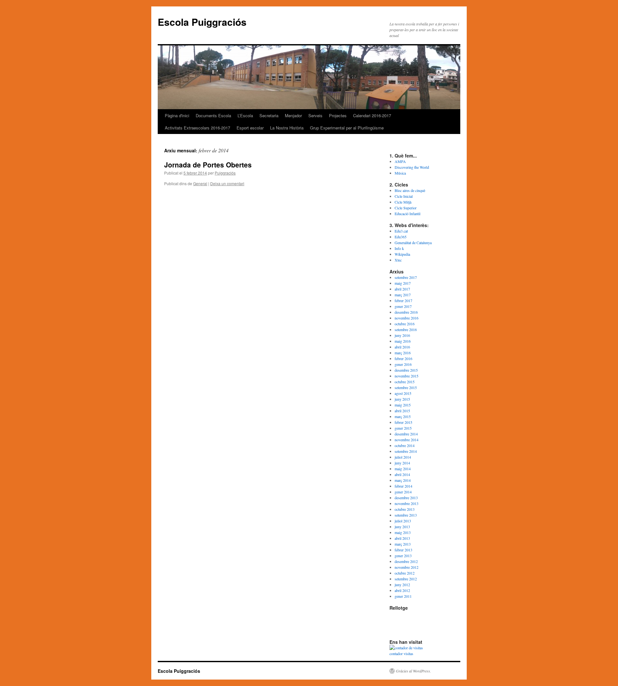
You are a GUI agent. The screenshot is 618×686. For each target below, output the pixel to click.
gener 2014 (403, 491)
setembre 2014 (406, 451)
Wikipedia (402, 254)
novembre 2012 (406, 567)
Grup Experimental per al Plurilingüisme (347, 128)
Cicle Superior (406, 207)
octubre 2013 (405, 509)
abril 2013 (402, 538)
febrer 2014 (403, 486)
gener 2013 (403, 555)
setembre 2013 (406, 515)
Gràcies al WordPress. (413, 670)
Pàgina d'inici (177, 115)
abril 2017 (402, 288)
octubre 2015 (405, 381)
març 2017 (403, 294)
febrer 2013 (403, 549)
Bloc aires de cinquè (410, 190)
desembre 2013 (406, 497)
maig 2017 (403, 283)
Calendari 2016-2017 (372, 115)
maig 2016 (403, 341)
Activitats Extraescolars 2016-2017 (197, 128)
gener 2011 (403, 596)
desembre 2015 (406, 370)
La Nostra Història (287, 128)
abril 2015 (402, 410)
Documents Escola (213, 115)
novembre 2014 (406, 439)
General (200, 183)
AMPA (400, 161)
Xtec (398, 259)
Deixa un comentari (227, 183)
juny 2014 (402, 462)
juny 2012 (402, 584)
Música (400, 173)
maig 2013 (403, 532)
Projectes (338, 115)
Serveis (315, 115)
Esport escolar (250, 128)
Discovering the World (412, 167)
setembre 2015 (406, 387)
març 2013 (403, 544)
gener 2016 (403, 364)
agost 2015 (403, 393)
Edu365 (401, 236)
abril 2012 (402, 590)
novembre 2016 (406, 317)
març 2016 (403, 352)
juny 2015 (402, 399)
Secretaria (268, 115)
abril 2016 (402, 346)
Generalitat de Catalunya (413, 242)
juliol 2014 (403, 457)
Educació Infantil (407, 213)
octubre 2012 (405, 573)
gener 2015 (403, 428)
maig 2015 (403, 404)
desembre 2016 (406, 312)
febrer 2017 (403, 300)
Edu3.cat (401, 230)
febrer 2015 (403, 422)
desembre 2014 (406, 433)
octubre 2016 (405, 323)
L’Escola (245, 115)
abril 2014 (402, 474)
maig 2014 (403, 468)
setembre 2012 (406, 578)
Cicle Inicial (404, 196)
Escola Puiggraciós (202, 22)
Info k (399, 248)
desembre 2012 (406, 561)
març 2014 (403, 480)
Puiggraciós (225, 173)
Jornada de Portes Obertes (208, 164)
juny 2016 (402, 335)
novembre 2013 (406, 503)
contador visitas (401, 653)
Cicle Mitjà (403, 202)
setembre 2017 (406, 277)
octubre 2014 (405, 445)
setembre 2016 (406, 329)
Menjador (293, 115)
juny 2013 (402, 526)
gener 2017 (403, 306)
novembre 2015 (406, 375)
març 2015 (403, 416)
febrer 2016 (403, 358)
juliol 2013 (403, 520)
